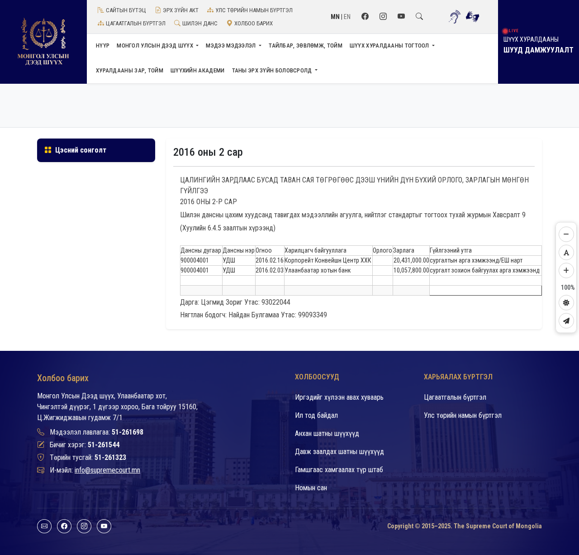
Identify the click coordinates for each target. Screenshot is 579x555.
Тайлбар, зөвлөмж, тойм (305, 45)
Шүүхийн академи (198, 70)
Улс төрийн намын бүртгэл (254, 10)
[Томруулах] (566, 270)
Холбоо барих (253, 23)
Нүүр (102, 45)
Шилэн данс (200, 23)
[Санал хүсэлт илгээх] (566, 321)
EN (347, 16)
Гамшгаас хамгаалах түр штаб (339, 469)
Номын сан (311, 487)
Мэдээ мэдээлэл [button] (231, 45)
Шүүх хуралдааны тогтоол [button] (390, 45)
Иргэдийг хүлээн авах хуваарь (339, 397)
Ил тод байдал (316, 415)
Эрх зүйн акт (181, 10)
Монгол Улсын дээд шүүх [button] (156, 45)
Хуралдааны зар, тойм (129, 70)
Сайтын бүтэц (126, 10)
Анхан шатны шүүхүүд (327, 433)
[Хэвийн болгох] (566, 252)
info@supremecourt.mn (107, 470)
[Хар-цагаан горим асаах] (566, 303)
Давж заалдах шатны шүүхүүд (339, 451)
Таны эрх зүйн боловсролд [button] (273, 70)
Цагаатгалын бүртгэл (136, 23)
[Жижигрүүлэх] (566, 234)
